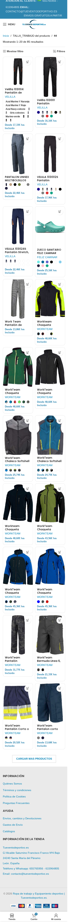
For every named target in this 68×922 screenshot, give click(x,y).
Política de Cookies (14, 796)
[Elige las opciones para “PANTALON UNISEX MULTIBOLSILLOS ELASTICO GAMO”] (27, 139)
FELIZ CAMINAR (47, 257)
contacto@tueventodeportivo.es (30, 873)
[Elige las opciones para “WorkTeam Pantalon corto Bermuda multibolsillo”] (59, 688)
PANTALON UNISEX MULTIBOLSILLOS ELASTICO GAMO (17, 180)
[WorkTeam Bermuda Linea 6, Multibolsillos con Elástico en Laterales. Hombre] (50, 635)
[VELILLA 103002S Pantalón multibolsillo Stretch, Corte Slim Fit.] (50, 154)
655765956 (36, 868)
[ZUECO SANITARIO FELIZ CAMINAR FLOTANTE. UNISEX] (50, 227)
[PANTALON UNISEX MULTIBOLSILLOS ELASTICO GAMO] (18, 154)
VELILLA (10, 96)
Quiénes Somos (12, 783)
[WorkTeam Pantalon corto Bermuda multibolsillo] (50, 703)
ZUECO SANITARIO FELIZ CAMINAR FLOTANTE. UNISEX (49, 253)
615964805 (52, 868)
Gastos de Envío (13, 824)
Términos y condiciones (17, 790)
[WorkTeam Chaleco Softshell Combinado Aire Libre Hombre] (18, 435)
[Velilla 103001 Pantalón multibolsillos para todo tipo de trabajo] (50, 77)
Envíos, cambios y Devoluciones (22, 818)
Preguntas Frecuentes (16, 803)
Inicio (6, 35)
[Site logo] (34, 24)
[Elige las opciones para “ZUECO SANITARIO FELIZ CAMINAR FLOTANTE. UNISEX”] (59, 211)
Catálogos (9, 831)
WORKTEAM (45, 329)
